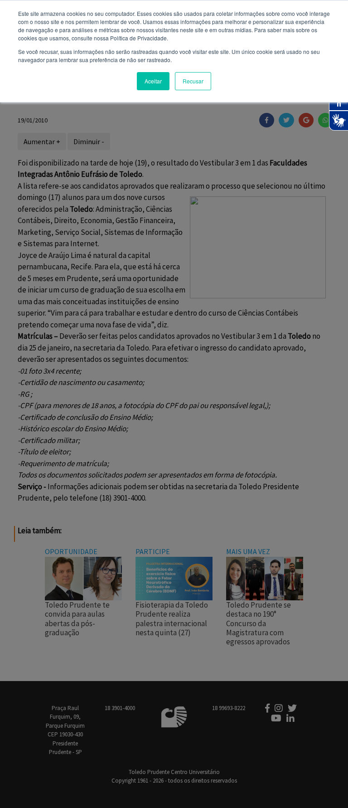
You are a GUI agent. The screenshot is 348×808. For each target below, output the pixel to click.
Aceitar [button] (153, 81)
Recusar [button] (193, 81)
